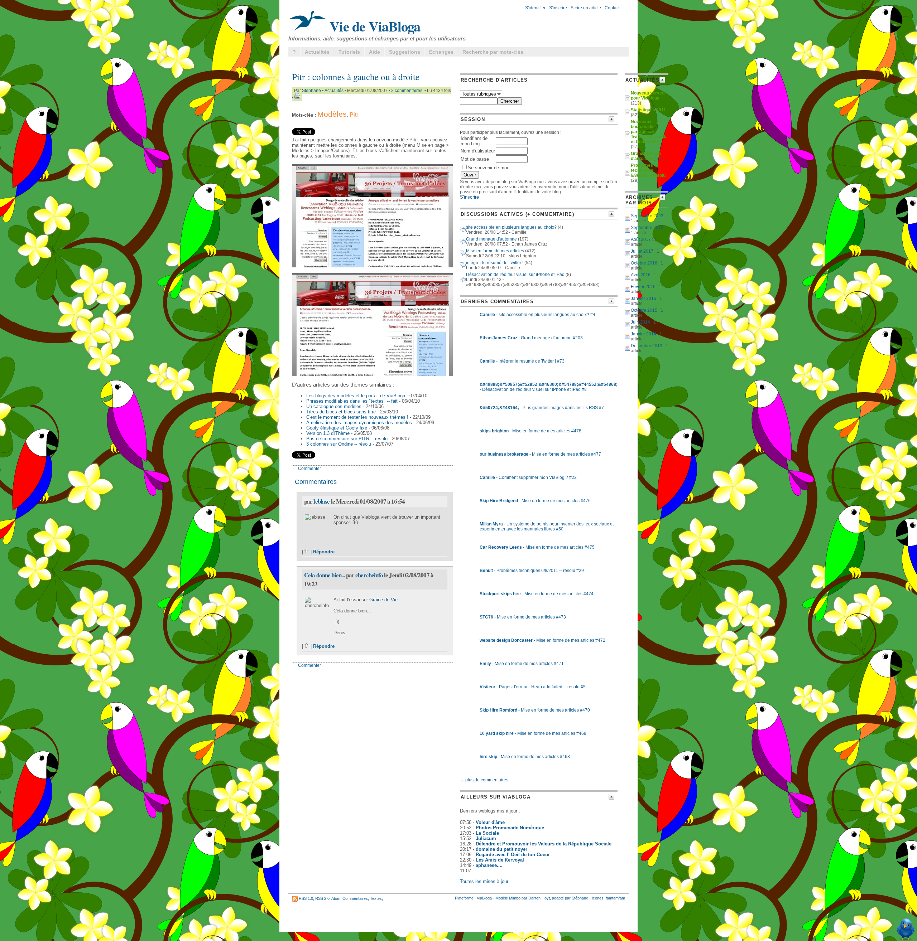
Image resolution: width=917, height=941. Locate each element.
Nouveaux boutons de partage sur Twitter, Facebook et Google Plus (648, 131)
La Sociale (487, 833)
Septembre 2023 (647, 215)
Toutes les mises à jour (484, 881)
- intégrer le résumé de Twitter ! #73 (522, 361)
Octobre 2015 (644, 310)
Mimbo (514, 898)
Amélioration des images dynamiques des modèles (359, 422)
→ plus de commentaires (484, 779)
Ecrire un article (586, 7)
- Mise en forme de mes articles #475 (537, 547)
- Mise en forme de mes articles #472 (542, 640)
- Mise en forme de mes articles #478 (530, 430)
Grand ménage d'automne (491, 239)
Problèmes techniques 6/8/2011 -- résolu (648, 170)
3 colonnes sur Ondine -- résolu (338, 444)
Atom (335, 898)
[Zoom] (372, 265)
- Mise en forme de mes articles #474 (537, 593)
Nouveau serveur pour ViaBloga (648, 96)
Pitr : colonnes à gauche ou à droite (355, 77)
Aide (374, 52)
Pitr (354, 115)
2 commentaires (406, 90)
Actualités (317, 52)
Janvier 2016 (643, 298)
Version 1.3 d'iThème (328, 433)
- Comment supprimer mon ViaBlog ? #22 (528, 477)
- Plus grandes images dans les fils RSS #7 (542, 407)
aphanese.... (489, 865)
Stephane (311, 90)
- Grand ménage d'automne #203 (531, 337)
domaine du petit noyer (501, 849)
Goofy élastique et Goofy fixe (336, 428)
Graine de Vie (383, 599)
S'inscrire (558, 7)
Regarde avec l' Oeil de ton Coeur (513, 854)
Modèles (332, 114)
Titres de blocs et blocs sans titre (341, 411)
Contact (612, 7)
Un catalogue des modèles (333, 406)
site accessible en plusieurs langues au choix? (511, 227)
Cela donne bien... (324, 575)
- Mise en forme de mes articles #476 (535, 500)
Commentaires (355, 898)
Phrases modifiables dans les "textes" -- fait (352, 401)
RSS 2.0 (322, 898)
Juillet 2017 (642, 251)
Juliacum (486, 838)
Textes (376, 898)
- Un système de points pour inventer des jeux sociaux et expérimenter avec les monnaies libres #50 (547, 527)
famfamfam (615, 898)
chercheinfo (369, 575)
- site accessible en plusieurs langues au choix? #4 (537, 314)
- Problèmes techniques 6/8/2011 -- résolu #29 (532, 570)
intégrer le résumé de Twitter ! (494, 262)
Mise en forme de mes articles (495, 250)
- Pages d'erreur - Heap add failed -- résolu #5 (533, 686)
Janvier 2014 (643, 333)
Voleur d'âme (490, 822)
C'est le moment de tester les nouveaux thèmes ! (357, 417)
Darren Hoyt (539, 898)
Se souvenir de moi (488, 167)
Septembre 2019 (647, 227)
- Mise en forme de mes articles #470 (535, 710)
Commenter (309, 468)
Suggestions (404, 52)
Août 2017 (641, 239)
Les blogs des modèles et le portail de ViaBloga (355, 395)
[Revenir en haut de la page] (306, 551)
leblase (321, 501)
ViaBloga (484, 898)
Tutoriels (349, 52)
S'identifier (535, 7)
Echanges (441, 52)
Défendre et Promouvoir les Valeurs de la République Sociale (543, 844)
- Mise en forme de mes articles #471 (522, 663)
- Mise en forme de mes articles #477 (540, 454)
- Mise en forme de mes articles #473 (523, 617)
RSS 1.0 (306, 898)
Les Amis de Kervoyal (500, 860)
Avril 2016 (640, 274)
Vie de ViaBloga (373, 26)
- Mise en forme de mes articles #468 (525, 756)
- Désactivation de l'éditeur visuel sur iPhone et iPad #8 (549, 387)
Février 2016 (643, 286)
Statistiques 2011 (648, 109)
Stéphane (580, 898)
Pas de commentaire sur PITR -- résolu (347, 438)
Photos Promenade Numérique (510, 827)
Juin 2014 (640, 322)
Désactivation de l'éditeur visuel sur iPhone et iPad (515, 274)
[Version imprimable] (297, 97)
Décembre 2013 (646, 345)
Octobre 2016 (644, 263)
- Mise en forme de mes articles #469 (533, 733)
